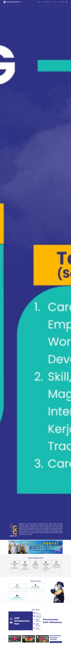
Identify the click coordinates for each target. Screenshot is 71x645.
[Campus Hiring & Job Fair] (46, 562)
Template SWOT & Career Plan (38, 620)
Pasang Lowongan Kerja (56, 564)
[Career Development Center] (25, 562)
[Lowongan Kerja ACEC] (14, 562)
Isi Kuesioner (17, 587)
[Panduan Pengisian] (35, 585)
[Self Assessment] (34, 612)
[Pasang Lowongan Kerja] (56, 562)
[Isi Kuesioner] (17, 585)
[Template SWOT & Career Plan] (34, 619)
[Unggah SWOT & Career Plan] (34, 623)
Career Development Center (25, 565)
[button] (41, 2)
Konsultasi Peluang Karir (35, 564)
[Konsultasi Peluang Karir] (35, 562)
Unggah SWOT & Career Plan (38, 624)
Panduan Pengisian (35, 587)
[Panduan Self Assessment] (34, 616)
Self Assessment (38, 613)
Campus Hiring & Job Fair (46, 564)
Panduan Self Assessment (39, 616)
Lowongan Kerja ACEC (14, 564)
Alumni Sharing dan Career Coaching (55, 637)
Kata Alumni (17, 597)
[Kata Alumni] (17, 596)
